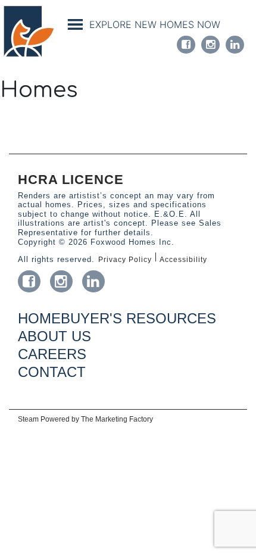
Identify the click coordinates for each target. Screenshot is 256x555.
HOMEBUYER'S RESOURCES (117, 318)
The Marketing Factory (117, 419)
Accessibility (183, 259)
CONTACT (52, 372)
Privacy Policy (125, 259)
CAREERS (52, 354)
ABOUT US (54, 336)
